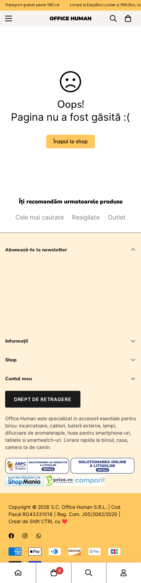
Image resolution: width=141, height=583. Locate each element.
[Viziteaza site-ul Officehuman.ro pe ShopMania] (24, 484)
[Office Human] (70, 18)
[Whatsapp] (38, 536)
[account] (123, 572)
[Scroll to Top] (129, 547)
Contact (14, 414)
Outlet (117, 217)
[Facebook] (11, 536)
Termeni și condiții (76, 325)
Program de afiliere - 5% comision (42, 437)
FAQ (9, 426)
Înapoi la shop (70, 141)
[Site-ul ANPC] (37, 472)
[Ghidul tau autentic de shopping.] (90, 484)
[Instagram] (25, 536)
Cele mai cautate (39, 217)
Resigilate (86, 217)
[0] (128, 18)
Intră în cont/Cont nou (29, 391)
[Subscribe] (128, 308)
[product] (18, 573)
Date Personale (22, 403)
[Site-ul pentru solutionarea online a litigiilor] (102, 472)
